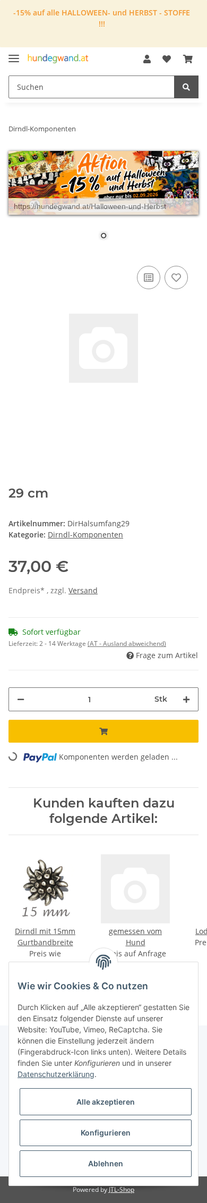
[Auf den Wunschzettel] (176, 277)
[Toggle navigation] (13, 54)
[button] (147, 59)
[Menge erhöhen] (186, 699)
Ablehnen (105, 1163)
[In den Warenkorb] (103, 731)
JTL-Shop (121, 1189)
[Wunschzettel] (167, 59)
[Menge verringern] (20, 699)
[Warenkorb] (188, 59)
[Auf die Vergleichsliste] (148, 277)
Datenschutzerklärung (56, 1074)
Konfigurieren (106, 1132)
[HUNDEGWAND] (58, 59)
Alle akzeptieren (105, 1101)
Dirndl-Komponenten (85, 534)
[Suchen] (186, 86)
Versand (83, 590)
